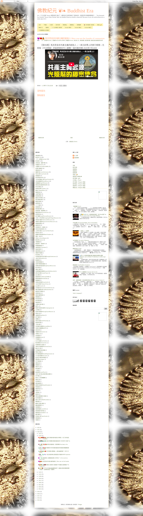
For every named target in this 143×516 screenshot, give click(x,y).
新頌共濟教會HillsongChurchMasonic (44, 311)
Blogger (80, 504)
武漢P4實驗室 (39, 168)
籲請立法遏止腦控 (40, 403)
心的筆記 (38, 309)
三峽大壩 (38, 324)
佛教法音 (38, 363)
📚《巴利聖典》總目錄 (89, 25)
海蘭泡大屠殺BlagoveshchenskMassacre (45, 221)
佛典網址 (65, 25)
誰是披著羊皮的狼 (40, 410)
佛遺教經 (38, 280)
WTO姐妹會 (38, 361)
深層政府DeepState (40, 315)
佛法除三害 (38, 232)
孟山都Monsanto (39, 286)
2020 (38, 431)
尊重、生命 (38, 236)
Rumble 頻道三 (88, 27)
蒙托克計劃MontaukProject (42, 273)
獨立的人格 (38, 348)
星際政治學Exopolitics (41, 188)
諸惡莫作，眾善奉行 (40, 243)
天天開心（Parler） (77, 180)
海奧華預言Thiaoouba (41, 247)
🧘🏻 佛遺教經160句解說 (44, 30)
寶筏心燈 (38, 379)
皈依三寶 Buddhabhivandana (42, 399)
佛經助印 (38, 364)
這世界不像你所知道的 (41, 357)
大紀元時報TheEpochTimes (42, 284)
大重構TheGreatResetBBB (58, 40)
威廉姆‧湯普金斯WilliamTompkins (43, 234)
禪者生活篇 (38, 352)
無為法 (37, 394)
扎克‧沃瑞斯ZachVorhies (41, 341)
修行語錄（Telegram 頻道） (79, 182)
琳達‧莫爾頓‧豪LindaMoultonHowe (44, 289)
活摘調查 (38, 241)
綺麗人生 (41, 27)
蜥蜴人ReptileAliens (40, 190)
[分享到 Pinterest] (66, 85)
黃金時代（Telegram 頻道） (79, 185)
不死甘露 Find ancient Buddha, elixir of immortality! (85, 222)
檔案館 (47, 27)
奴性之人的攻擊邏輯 (40, 377)
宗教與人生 (38, 333)
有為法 (37, 390)
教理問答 (38, 260)
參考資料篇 (38, 300)
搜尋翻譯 (79, 25)
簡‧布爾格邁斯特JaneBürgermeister (44, 353)
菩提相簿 (38, 207)
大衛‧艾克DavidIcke (40, 258)
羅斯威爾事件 (39, 405)
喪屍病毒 (38, 302)
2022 (38, 427)
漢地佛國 (82, 40)
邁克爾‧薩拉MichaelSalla (41, 278)
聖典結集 (75, 172)
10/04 (40, 482)
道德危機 (38, 203)
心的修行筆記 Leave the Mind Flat (44, 230)
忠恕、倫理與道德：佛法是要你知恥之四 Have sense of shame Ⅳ (88, 280)
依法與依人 (38, 254)
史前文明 (38, 330)
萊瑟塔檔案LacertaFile (41, 409)
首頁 (71, 137)
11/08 (40, 476)
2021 (38, 429)
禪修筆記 (38, 401)
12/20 (40, 435)
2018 (38, 493)
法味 (40, 25)
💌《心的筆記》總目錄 (57, 27)
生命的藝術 (38, 397)
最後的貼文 (38, 388)
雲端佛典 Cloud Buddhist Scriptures (81, 265)
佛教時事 (38, 170)
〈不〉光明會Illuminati (46, 40)
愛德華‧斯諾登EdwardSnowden (43, 385)
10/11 (40, 480)
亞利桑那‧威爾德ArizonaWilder (43, 326)
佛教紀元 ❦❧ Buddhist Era (65, 10)
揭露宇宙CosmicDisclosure (42, 172)
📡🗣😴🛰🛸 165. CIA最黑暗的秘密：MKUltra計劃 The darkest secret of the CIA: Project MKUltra (93, 215)
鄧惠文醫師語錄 (39, 295)
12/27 (40, 433)
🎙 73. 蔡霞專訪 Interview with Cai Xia (88, 272)
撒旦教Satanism (39, 240)
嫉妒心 (37, 306)
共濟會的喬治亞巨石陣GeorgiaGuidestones (46, 256)
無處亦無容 (38, 249)
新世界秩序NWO (39, 177)
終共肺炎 (38, 161)
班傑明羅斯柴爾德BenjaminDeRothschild (45, 271)
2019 (38, 491)
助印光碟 (58, 25)
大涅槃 (51, 25)
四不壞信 (38, 375)
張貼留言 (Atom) (73, 141)
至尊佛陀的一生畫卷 (40, 227)
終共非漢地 (38, 186)
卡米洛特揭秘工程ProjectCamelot (43, 179)
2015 (38, 500)
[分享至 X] (62, 85)
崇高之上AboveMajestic (41, 238)
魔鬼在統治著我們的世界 (97, 40)
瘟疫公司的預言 (39, 197)
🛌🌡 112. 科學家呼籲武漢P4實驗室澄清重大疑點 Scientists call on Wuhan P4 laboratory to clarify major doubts (93, 257)
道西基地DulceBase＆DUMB (42, 276)
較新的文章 (41, 137)
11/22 (40, 472)
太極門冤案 (38, 194)
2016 (38, 498)
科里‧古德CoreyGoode (41, 174)
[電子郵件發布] (56, 85)
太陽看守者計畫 (39, 304)
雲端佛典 (38, 418)
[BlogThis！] (61, 85)
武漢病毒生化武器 (40, 344)
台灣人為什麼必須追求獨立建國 (43, 374)
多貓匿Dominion (69, 40)
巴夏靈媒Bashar (39, 337)
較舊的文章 (102, 137)
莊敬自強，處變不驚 (40, 162)
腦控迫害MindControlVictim (42, 212)
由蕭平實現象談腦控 (40, 263)
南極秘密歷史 (39, 223)
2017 (38, 495)
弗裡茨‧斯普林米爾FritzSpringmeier (44, 308)
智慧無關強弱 (39, 245)
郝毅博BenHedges (40, 359)
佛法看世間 (38, 298)
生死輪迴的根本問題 (40, 350)
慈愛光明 (38, 225)
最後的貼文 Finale (77, 248)
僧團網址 (72, 25)
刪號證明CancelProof (41, 372)
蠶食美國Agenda (39, 251)
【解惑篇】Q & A (77, 206)
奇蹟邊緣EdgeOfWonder (41, 183)
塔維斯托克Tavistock (41, 331)
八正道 (37, 370)
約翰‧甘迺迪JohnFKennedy (42, 320)
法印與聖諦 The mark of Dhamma (81, 240)
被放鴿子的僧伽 (39, 291)
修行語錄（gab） (77, 178)
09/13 (40, 489)
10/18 (40, 478)
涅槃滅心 (38, 392)
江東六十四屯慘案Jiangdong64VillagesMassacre (47, 218)
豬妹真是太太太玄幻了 (41, 412)
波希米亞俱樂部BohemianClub (43, 346)
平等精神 (38, 339)
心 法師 (76, 155)
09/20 (40, 486)
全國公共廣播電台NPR (41, 328)
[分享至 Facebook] (64, 85)
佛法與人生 (76, 40)
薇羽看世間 (87, 40)
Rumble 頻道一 (68, 27)
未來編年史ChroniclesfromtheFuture (44, 287)
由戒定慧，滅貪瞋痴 (40, 210)
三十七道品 (38, 205)
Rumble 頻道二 (78, 27)
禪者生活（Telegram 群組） (79, 187)
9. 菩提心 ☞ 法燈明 (84, 231)
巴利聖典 (38, 335)
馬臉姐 (37, 420)
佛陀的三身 (38, 366)
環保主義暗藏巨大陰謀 (41, 396)
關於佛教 (38, 414)
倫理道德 (38, 175)
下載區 (45, 25)
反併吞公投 (38, 214)
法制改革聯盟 (39, 262)
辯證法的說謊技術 (40, 229)
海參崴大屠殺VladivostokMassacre (44, 219)
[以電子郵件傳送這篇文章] (59, 85)
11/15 (40, 474)
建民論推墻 (38, 383)
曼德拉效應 (38, 201)
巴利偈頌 (38, 381)
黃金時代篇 (38, 322)
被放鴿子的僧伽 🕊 (77, 176)
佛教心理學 (38, 269)
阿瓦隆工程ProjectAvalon (42, 416)
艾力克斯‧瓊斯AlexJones (41, 355)
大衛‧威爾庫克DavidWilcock (42, 181)
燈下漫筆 (38, 317)
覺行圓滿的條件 (39, 199)
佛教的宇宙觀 (39, 252)
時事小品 (38, 313)
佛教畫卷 (38, 297)
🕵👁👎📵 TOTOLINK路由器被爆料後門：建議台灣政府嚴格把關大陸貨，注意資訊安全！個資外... (53, 469)
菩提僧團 (38, 407)
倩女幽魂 (38, 368)
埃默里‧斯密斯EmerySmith (42, 282)
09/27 (40, 484)
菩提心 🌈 (99, 25)
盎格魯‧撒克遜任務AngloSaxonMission (45, 265)
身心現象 (38, 274)
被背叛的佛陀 (39, 208)
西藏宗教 (38, 192)
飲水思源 (38, 267)
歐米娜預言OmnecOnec (41, 342)
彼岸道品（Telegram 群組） (79, 183)
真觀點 (37, 319)
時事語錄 (38, 387)
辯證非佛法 (38, 293)
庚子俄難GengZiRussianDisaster (43, 216)
